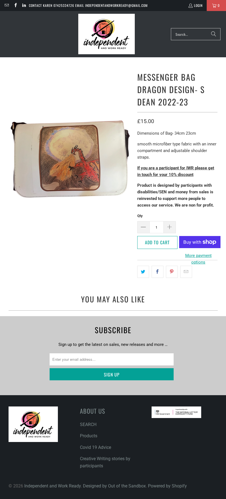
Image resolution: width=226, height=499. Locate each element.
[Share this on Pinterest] (172, 272)
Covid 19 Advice (95, 447)
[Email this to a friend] (186, 272)
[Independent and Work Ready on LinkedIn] (23, 5)
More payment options (198, 259)
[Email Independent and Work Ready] (6, 5)
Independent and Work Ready (52, 486)
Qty (140, 216)
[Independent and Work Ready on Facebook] (15, 5)
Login (198, 5)
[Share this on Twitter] (143, 272)
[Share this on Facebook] (157, 272)
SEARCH (88, 424)
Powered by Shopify (167, 486)
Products (88, 435)
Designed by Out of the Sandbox (114, 486)
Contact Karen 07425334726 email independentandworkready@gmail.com (88, 5)
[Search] (213, 34)
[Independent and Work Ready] (106, 34)
